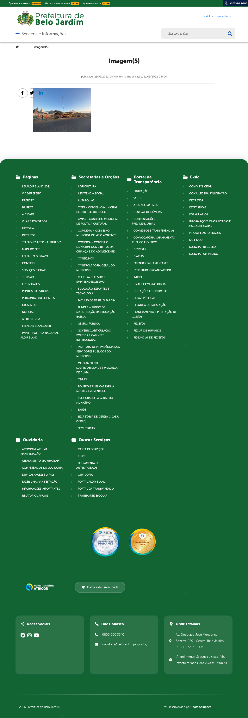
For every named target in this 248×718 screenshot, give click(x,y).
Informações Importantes (41, 488)
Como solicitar (200, 186)
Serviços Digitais (34, 270)
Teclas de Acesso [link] (63, 3)
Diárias (138, 256)
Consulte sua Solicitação (208, 193)
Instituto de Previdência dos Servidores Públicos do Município (98, 351)
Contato (28, 263)
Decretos (196, 200)
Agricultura (87, 186)
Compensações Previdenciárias (143, 221)
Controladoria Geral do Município (95, 268)
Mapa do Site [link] (97, 3)
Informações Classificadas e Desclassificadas (209, 223)
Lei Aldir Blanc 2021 (36, 186)
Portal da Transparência (96, 488)
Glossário (29, 305)
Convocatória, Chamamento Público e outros (153, 240)
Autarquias (86, 200)
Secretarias (86, 428)
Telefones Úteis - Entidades (41, 242)
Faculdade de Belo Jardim (96, 300)
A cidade (28, 214)
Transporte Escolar (92, 495)
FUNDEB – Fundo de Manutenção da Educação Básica (95, 312)
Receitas (139, 323)
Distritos (28, 235)
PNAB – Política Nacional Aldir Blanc (40, 335)
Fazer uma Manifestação (39, 481)
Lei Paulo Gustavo (35, 256)
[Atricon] (40, 587)
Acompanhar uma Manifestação (34, 451)
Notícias (28, 312)
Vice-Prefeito (31, 193)
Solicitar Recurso (202, 246)
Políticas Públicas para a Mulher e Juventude (95, 389)
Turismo (28, 277)
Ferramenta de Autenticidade (87, 465)
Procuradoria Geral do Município (94, 400)
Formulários (198, 214)
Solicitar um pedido (203, 253)
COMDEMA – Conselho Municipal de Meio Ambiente (96, 233)
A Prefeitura (31, 319)
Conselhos (86, 258)
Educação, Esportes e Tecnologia (92, 291)
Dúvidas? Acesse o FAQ (38, 474)
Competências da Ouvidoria (42, 467)
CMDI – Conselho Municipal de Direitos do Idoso (96, 210)
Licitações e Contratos (150, 291)
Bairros (27, 207)
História (28, 228)
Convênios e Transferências (153, 230)
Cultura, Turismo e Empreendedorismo (90, 279)
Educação (140, 191)
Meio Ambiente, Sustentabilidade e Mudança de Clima (97, 368)
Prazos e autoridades (205, 233)
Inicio (137, 277)
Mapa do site (31, 249)
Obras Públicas (144, 298)
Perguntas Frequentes (38, 298)
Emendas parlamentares (150, 263)
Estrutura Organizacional (153, 270)
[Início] (17, 47)
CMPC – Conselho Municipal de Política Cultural (97, 221)
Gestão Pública (89, 323)
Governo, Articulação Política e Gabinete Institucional (93, 335)
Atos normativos (145, 205)
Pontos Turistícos (35, 291)
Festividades (31, 284)
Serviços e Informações (44, 33)
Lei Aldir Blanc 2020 (36, 326)
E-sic (81, 456)
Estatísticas (197, 207)
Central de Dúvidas (147, 212)
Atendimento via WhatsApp (41, 460)
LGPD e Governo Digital (150, 284)
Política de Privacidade (102, 587)
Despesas (139, 249)
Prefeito (28, 200)
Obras (82, 379)
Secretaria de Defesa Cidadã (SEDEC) (97, 419)
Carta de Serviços (91, 449)
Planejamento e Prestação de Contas (154, 314)
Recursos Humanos (147, 330)
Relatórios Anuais (35, 495)
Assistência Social (91, 193)
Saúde (82, 409)
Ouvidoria (85, 474)
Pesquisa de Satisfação (149, 305)
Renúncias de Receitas (149, 337)
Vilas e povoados (34, 221)
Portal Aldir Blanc (92, 481)
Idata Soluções (201, 707)
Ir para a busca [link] (26, 3)
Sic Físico (195, 239)
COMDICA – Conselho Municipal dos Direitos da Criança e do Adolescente (95, 247)
